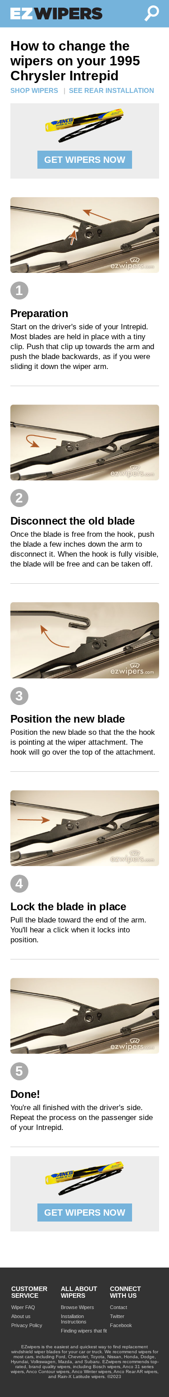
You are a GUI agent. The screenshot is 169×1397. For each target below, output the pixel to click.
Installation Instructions (74, 1319)
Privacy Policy (26, 1325)
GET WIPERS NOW (84, 160)
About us (21, 1316)
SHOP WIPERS (34, 90)
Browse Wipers (77, 1307)
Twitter (117, 1316)
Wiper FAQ (23, 1307)
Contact (118, 1307)
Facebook (121, 1325)
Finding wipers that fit (84, 1330)
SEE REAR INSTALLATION (111, 90)
